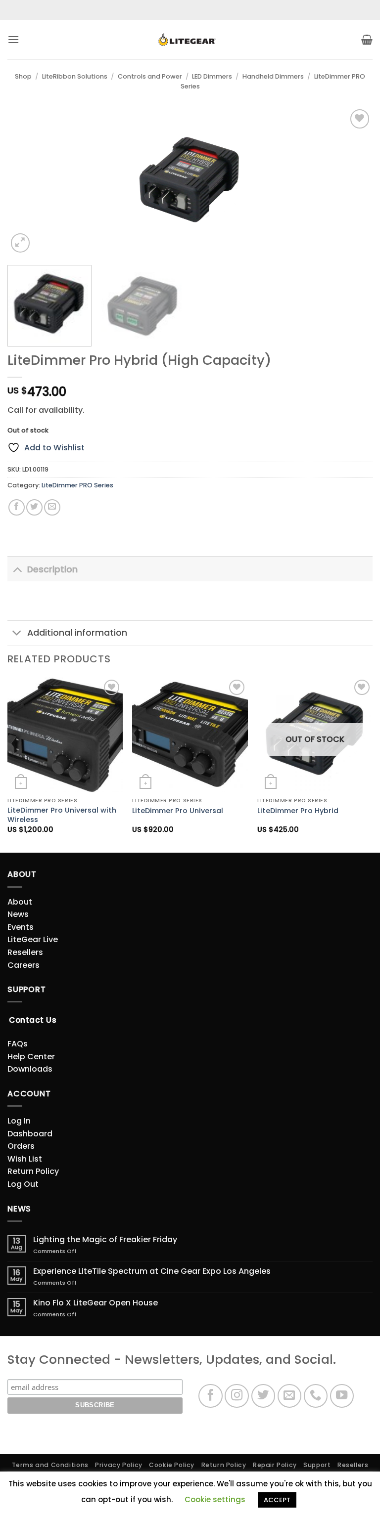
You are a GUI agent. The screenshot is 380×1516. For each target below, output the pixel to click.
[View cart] (367, 39)
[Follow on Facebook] (210, 1396)
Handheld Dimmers (273, 76)
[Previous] (27, 181)
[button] (13, 39)
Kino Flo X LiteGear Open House (95, 1302)
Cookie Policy (171, 1465)
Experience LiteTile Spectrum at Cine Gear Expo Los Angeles (152, 1271)
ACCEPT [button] (277, 1500)
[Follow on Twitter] (263, 1396)
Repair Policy (275, 1465)
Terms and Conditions (50, 1465)
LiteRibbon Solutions (74, 76)
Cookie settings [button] (215, 1499)
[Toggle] (17, 569)
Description (52, 569)
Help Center (31, 1056)
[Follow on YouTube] (342, 1396)
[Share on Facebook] (16, 507)
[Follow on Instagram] (237, 1396)
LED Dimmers (212, 76)
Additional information (77, 633)
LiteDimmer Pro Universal (177, 811)
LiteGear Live (32, 939)
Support (317, 1465)
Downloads (29, 1069)
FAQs (17, 1043)
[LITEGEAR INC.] (190, 39)
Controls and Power (150, 76)
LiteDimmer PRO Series (77, 485)
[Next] (353, 181)
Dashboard (29, 1133)
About (19, 902)
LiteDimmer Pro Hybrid (297, 811)
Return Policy (33, 1171)
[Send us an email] (290, 1396)
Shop (23, 76)
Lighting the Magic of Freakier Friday (105, 1239)
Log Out (23, 1184)
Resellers (25, 952)
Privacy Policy (118, 1465)
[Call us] (316, 1396)
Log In (19, 1120)
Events (20, 927)
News (18, 914)
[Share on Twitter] (34, 507)
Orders (21, 1146)
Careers (23, 965)
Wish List (24, 1159)
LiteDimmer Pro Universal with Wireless (61, 815)
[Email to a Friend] (52, 507)
